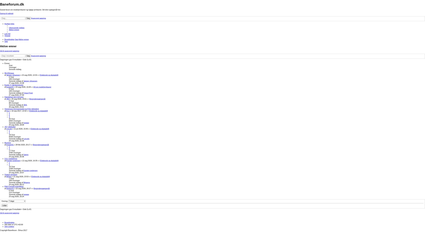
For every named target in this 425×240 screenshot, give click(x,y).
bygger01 (10, 87)
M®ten (9, 177)
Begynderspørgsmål (37, 99)
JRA (8, 99)
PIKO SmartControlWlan (14, 186)
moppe (26, 123)
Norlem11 (10, 188)
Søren (26, 155)
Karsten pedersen (13, 161)
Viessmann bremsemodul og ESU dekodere (21, 109)
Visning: (4, 201)
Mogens (27, 183)
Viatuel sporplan (10, 175)
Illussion (7, 143)
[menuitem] (16, 28)
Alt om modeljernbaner (42, 87)
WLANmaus (9, 73)
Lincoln (9, 129)
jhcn (8, 111)
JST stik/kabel (9, 127)
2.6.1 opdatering (10, 159)
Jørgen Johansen (13, 75)
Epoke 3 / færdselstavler (13, 85)
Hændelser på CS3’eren (14, 97)
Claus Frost (28, 93)
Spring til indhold (6, 13)
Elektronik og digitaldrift (49, 75)
